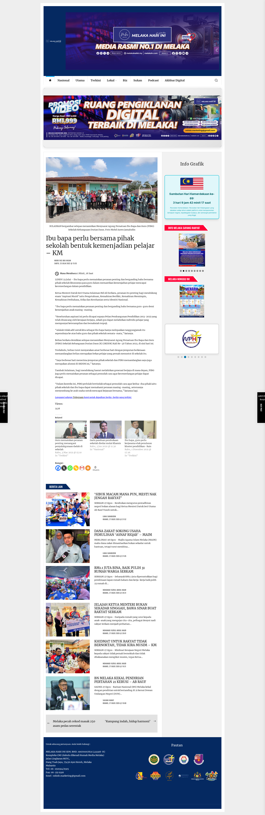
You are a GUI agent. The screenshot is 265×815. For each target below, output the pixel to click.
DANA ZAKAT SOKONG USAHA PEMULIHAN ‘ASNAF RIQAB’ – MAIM (123, 533)
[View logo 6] (195, 362)
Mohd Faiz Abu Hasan (62, 260)
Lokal (110, 80)
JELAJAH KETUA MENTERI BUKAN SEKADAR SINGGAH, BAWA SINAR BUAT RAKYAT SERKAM (125, 608)
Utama (80, 80)
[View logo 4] (188, 362)
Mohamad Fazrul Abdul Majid (114, 590)
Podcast (153, 80)
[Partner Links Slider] (192, 344)
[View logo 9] (205, 362)
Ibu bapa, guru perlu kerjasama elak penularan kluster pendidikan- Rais (138, 443)
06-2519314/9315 (60, 769)
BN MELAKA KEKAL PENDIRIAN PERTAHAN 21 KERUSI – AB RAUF (120, 680)
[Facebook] (58, 468)
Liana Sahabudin (109, 516)
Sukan (137, 80)
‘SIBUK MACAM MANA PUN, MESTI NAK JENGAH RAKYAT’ (125, 496)
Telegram (78, 397)
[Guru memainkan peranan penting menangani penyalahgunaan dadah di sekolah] (71, 430)
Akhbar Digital (175, 80)
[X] (64, 468)
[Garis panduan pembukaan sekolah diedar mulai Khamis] (106, 430)
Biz (125, 80)
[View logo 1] (178, 362)
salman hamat (108, 700)
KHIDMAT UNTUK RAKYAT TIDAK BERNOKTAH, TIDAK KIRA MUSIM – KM (125, 643)
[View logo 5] (192, 362)
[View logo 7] (199, 362)
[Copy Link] (76, 468)
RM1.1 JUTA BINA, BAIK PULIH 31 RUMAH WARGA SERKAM (119, 569)
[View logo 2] (182, 362)
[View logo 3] (185, 362)
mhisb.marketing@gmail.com (69, 775)
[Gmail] (82, 468)
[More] (88, 468)
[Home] (50, 80)
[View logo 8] (202, 362)
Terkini (96, 80)
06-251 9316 (57, 772)
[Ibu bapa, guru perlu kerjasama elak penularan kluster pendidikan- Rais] (140, 430)
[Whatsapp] (70, 468)
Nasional (63, 80)
